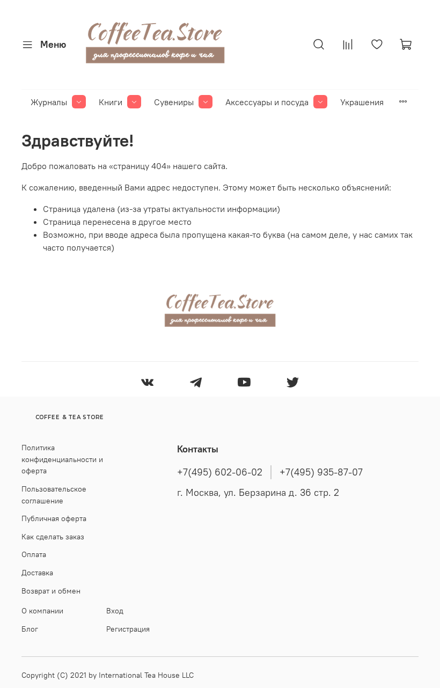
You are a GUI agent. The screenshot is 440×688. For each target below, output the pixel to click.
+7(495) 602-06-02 (219, 472)
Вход (114, 611)
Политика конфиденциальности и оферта (62, 459)
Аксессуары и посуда (267, 102)
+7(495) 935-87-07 (321, 472)
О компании (42, 611)
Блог (29, 629)
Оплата (33, 554)
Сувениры (174, 102)
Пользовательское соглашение (53, 495)
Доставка (37, 572)
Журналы (49, 102)
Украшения (362, 102)
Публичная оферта (53, 518)
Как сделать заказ (52, 536)
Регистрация (128, 629)
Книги (110, 102)
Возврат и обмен (50, 591)
